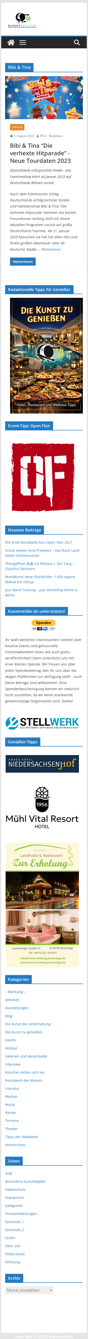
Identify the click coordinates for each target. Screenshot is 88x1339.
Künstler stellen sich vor (25, 1072)
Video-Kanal (15, 1254)
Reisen (10, 1112)
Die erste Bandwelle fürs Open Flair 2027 (38, 542)
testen (10, 1237)
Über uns (12, 1246)
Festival (11, 1048)
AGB (8, 1173)
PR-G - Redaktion (51, 136)
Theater (17, 127)
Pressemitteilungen (21, 1213)
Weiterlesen (51, 249)
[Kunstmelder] (11, 42)
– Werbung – (15, 991)
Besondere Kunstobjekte (25, 1181)
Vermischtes (15, 1144)
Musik (10, 1104)
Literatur (12, 1088)
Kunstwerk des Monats (24, 1080)
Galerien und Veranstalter (26, 1056)
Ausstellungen (17, 1008)
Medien (11, 1096)
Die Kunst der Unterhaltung (28, 1024)
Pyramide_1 (14, 1221)
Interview (12, 1064)
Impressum (14, 1197)
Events (10, 1040)
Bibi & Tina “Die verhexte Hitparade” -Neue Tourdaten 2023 (40, 153)
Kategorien (14, 1205)
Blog (8, 1016)
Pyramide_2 (14, 1229)
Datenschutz (15, 1189)
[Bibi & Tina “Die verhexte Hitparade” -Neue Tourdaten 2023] (44, 97)
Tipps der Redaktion (21, 1136)
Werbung (12, 1262)
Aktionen (12, 999)
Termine (12, 1120)
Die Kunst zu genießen (23, 1032)
